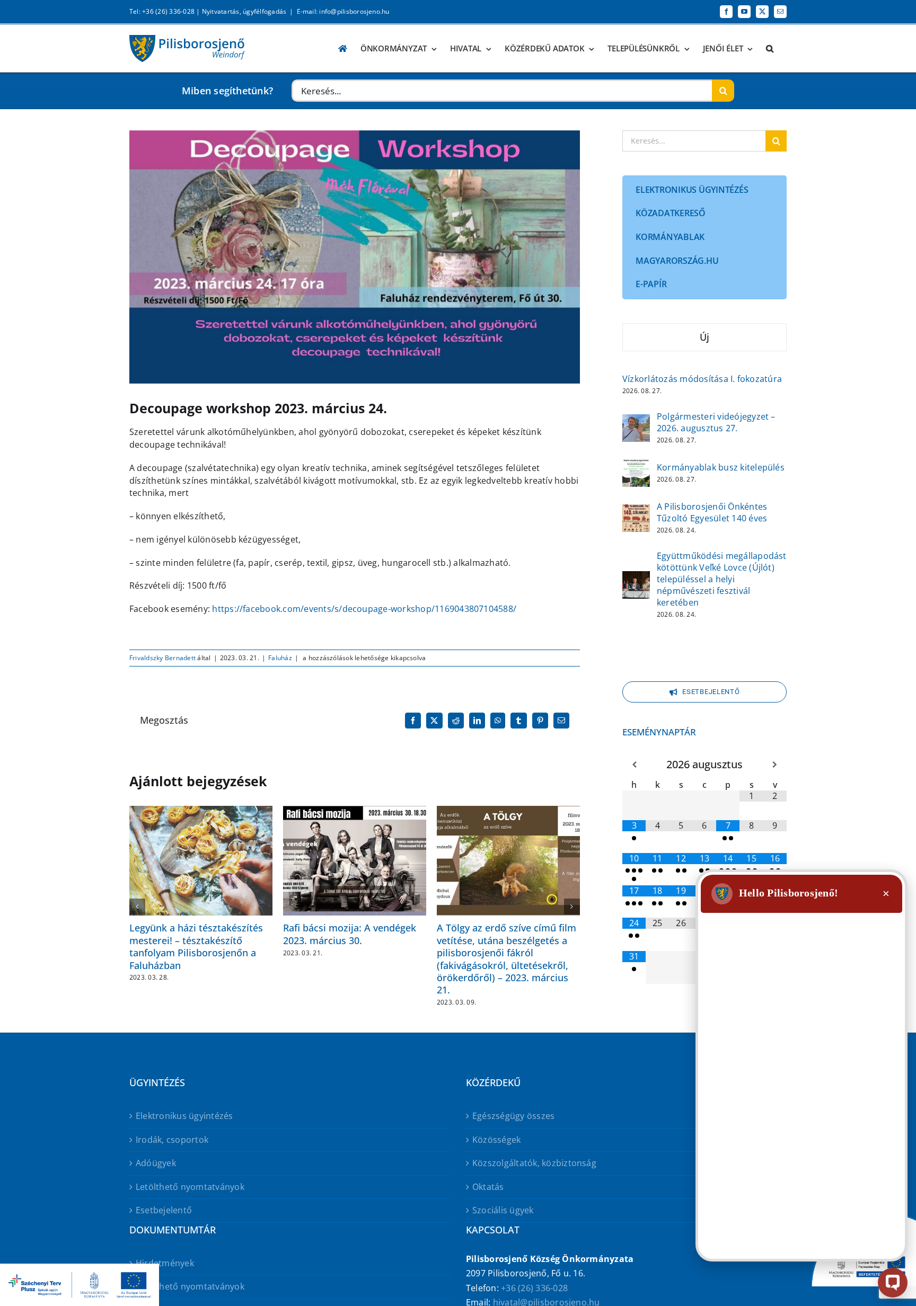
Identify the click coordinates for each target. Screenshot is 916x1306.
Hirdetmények (165, 1263)
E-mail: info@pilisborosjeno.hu (343, 11)
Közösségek (496, 1139)
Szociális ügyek (503, 1210)
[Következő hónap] (775, 765)
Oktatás (488, 1187)
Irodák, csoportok (172, 1139)
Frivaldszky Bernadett (162, 657)
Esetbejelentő (164, 1210)
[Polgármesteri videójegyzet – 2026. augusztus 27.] (636, 421)
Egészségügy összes (513, 1116)
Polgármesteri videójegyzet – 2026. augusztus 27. (716, 422)
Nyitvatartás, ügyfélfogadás (244, 11)
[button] (769, 48)
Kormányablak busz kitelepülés (721, 467)
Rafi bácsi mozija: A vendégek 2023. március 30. (349, 933)
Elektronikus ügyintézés (184, 1116)
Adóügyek (156, 1163)
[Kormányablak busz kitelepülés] (636, 466)
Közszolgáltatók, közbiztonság (534, 1163)
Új (704, 337)
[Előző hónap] (634, 765)
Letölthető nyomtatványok (190, 1187)
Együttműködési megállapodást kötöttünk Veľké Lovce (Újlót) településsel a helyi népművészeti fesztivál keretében (722, 579)
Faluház (280, 657)
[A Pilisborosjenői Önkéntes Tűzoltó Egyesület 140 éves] (636, 511)
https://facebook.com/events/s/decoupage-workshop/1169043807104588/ (364, 609)
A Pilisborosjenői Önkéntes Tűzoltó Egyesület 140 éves (712, 512)
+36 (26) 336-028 (534, 1288)
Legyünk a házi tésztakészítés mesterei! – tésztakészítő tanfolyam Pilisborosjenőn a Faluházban (196, 946)
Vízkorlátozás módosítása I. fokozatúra (702, 379)
